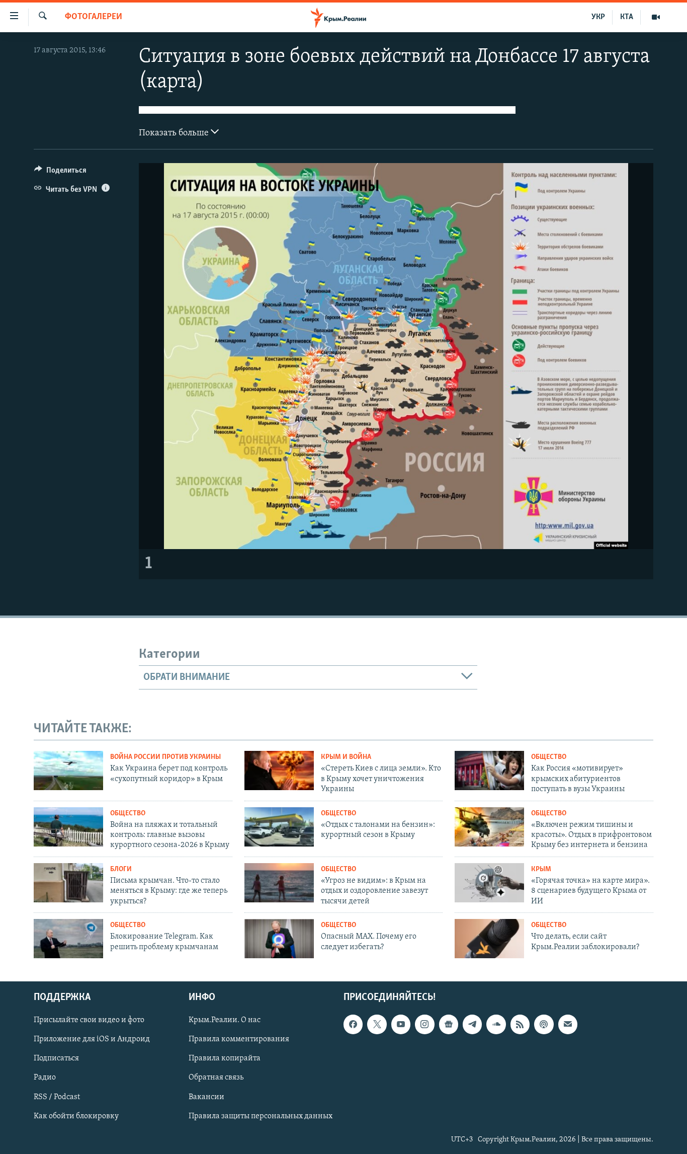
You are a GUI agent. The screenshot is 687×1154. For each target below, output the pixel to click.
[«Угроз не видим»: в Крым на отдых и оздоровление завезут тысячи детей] (279, 882)
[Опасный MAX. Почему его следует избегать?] (279, 938)
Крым (541, 869)
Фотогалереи (93, 17)
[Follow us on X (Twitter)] (376, 1024)
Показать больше (175, 133)
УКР (598, 17)
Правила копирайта (225, 1058)
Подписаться (56, 1058)
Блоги (121, 869)
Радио (45, 1077)
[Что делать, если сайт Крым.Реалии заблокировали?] (489, 938)
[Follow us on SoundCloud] (495, 1024)
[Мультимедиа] (656, 17)
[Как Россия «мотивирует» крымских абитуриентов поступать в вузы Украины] (489, 770)
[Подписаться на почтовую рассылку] (567, 1024)
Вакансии (206, 1097)
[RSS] (520, 1024)
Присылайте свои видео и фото (89, 1020)
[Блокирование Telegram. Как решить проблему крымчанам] (68, 938)
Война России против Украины (165, 757)
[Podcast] (543, 1024)
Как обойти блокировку (76, 1116)
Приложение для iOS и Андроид (92, 1039)
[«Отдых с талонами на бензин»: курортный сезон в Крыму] (279, 827)
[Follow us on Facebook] (353, 1024)
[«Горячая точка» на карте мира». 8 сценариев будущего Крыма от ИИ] (489, 882)
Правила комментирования (239, 1039)
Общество (548, 757)
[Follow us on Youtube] (400, 1024)
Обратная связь (216, 1077)
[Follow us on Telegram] (472, 1024)
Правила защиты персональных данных (260, 1116)
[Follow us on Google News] (448, 1024)
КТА (626, 17)
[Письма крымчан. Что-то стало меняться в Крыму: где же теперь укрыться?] (68, 882)
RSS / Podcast (57, 1097)
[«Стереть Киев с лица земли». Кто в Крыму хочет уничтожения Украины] (279, 770)
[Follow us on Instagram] (424, 1024)
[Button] (60, 172)
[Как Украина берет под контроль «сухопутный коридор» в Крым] (68, 770)
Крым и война (346, 757)
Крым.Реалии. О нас (225, 1020)
